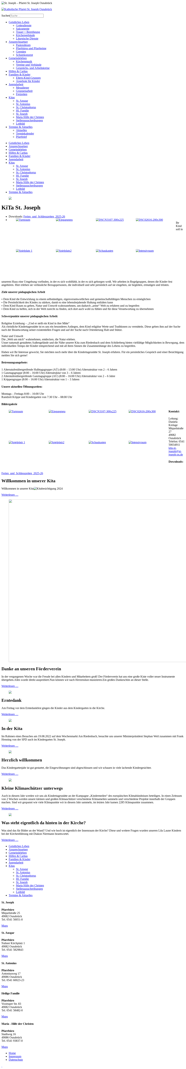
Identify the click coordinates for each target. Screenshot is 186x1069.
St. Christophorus (26, 107)
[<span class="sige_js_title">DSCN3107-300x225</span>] (110, 219)
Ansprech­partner (18, 41)
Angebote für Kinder (28, 81)
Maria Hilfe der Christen (30, 117)
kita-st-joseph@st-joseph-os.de (176, 451)
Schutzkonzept (24, 54)
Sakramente (22, 28)
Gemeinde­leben (18, 58)
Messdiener (22, 87)
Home (12, 1053)
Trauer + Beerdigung (28, 31)
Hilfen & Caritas (18, 71)
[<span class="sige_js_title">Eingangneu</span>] (64, 219)
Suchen (5, 15)
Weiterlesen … (9, 494)
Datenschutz (16, 1059)
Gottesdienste (23, 25)
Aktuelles (21, 130)
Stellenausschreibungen (29, 120)
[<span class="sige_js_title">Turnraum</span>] (23, 219)
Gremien (21, 51)
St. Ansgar (22, 100)
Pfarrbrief (21, 136)
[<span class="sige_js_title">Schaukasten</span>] (104, 250)
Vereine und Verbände (28, 64)
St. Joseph (22, 113)
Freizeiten (21, 94)
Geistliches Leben (19, 22)
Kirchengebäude (25, 35)
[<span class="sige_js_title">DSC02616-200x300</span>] (149, 219)
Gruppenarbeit (24, 90)
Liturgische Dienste (27, 38)
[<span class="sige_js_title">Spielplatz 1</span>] (24, 250)
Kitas (12, 97)
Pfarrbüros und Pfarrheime (31, 48)
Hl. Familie (22, 110)
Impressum (15, 1056)
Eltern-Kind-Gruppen (28, 77)
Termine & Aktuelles (21, 126)
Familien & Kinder (19, 74)
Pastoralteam (23, 45)
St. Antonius (23, 104)
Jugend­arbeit (16, 84)
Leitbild (20, 123)
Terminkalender (25, 133)
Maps (4, 925)
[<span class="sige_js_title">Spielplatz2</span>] (64, 250)
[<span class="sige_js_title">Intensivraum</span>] (145, 250)
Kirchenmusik (24, 61)
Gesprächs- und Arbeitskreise (33, 68)
